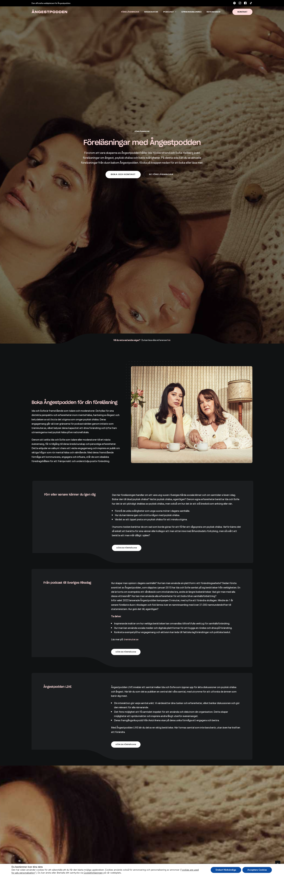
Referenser (213, 12)
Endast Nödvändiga (226, 869)
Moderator (151, 12)
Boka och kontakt (123, 174)
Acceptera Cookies (257, 869)
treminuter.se (131, 639)
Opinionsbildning (191, 12)
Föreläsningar (130, 12)
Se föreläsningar (161, 174)
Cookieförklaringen (93, 872)
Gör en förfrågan (126, 548)
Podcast (168, 12)
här (168, 339)
